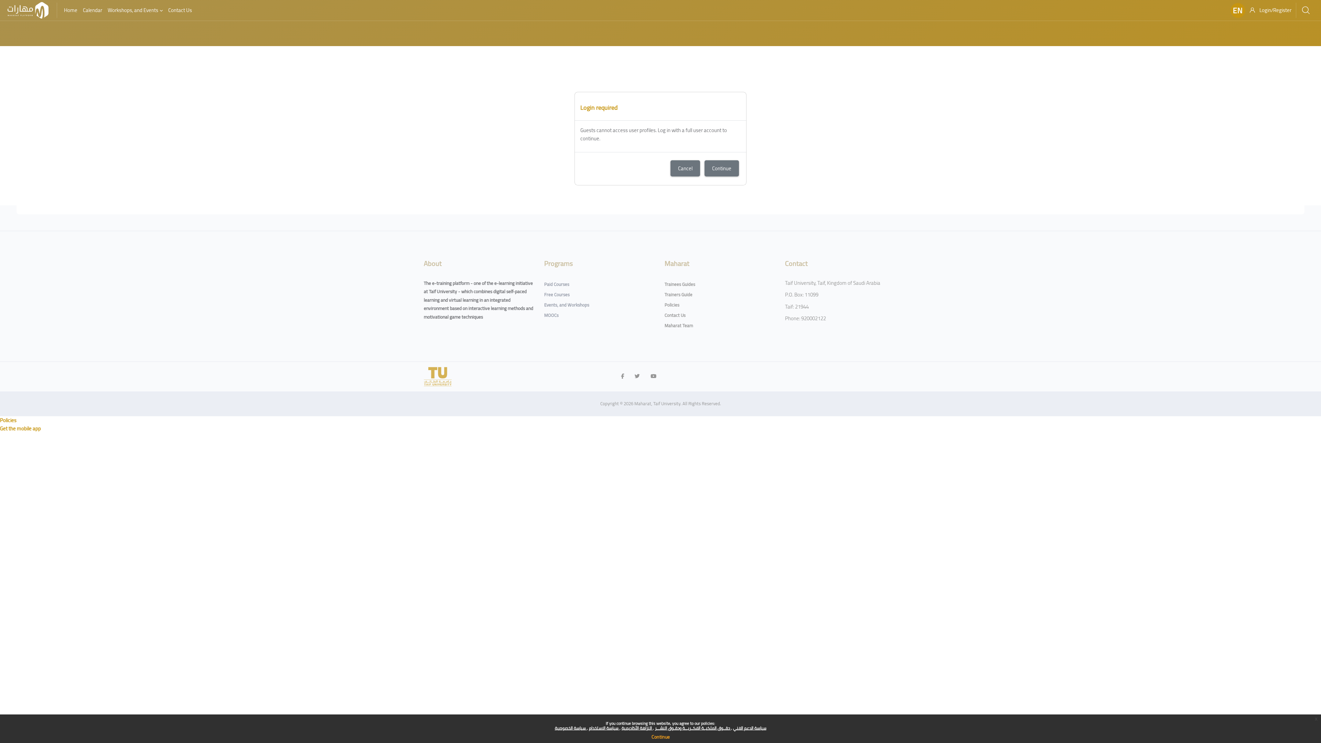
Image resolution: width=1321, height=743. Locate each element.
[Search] (1306, 10)
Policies (672, 305)
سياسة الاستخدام (604, 728)
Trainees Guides (680, 284)
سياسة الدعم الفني (749, 728)
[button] (1238, 10)
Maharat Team (679, 325)
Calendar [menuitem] (92, 10)
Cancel (685, 168)
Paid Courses (556, 284)
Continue (661, 736)
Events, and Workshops (566, 305)
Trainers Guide (678, 294)
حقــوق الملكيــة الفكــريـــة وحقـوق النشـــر (693, 728)
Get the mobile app (20, 428)
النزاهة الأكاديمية (637, 728)
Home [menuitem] (70, 10)
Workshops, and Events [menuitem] (133, 10)
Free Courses (557, 294)
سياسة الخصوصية (571, 728)
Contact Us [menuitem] (180, 10)
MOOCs (551, 315)
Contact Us (675, 315)
